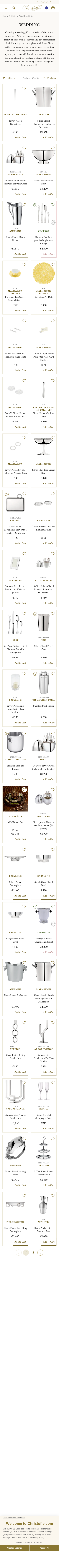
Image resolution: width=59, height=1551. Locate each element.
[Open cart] (53, 8)
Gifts (13, 16)
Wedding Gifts (26, 16)
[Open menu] (6, 8)
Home (5, 16)
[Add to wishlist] (24, 88)
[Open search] (14, 8)
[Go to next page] (40, 1253)
